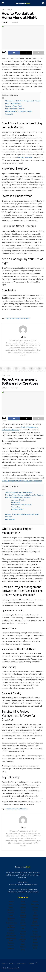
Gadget (23, 904)
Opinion (23, 947)
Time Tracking (15, 507)
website (35, 945)
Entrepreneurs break (11, 939)
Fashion (11, 943)
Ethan (5, 22)
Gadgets (23, 907)
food (23, 901)
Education (10, 933)
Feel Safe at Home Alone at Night (18, 318)
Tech (8, 375)
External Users (15, 502)
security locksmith (25, 157)
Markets (23, 934)
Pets (23, 950)
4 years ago (14, 22)
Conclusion (9, 114)
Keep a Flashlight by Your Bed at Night (18, 111)
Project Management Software (17, 809)
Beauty (10, 907)
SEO (35, 913)
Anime (11, 901)
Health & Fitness (23, 916)
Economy (11, 930)
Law (23, 928)
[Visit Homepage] (23, 3)
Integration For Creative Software (21, 504)
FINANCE (11, 948)
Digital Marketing (11, 926)
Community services (11, 919)
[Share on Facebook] (14, 53)
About (11, 963)
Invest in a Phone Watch (13, 106)
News (23, 944)
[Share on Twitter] (26, 53)
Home (3, 10)
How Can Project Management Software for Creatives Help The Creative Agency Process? (24, 496)
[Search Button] (43, 3)
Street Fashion (35, 922)
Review (35, 910)
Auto (11, 904)
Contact (31, 963)
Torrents (35, 931)
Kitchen (23, 925)
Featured (11, 946)
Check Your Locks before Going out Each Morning (22, 101)
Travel (35, 934)
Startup (35, 918)
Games (22, 910)
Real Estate (35, 904)
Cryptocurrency (11, 923)
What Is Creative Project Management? (19, 492)
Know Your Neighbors (13, 103)
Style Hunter (35, 925)
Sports (35, 915)
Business (11, 910)
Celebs (10, 915)
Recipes (35, 907)
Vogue (35, 942)
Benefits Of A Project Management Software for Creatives (22, 515)
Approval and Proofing (18, 500)
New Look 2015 (22, 940)
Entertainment (11, 936)
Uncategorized (35, 937)
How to (23, 923)
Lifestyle (9, 10)
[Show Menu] (3, 3)
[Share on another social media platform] (38, 53)
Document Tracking (17, 509)
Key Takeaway (10, 519)
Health (23, 913)
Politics (35, 901)
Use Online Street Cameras (14, 109)
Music (23, 937)
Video (35, 939)
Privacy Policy (21, 963)
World (35, 948)
